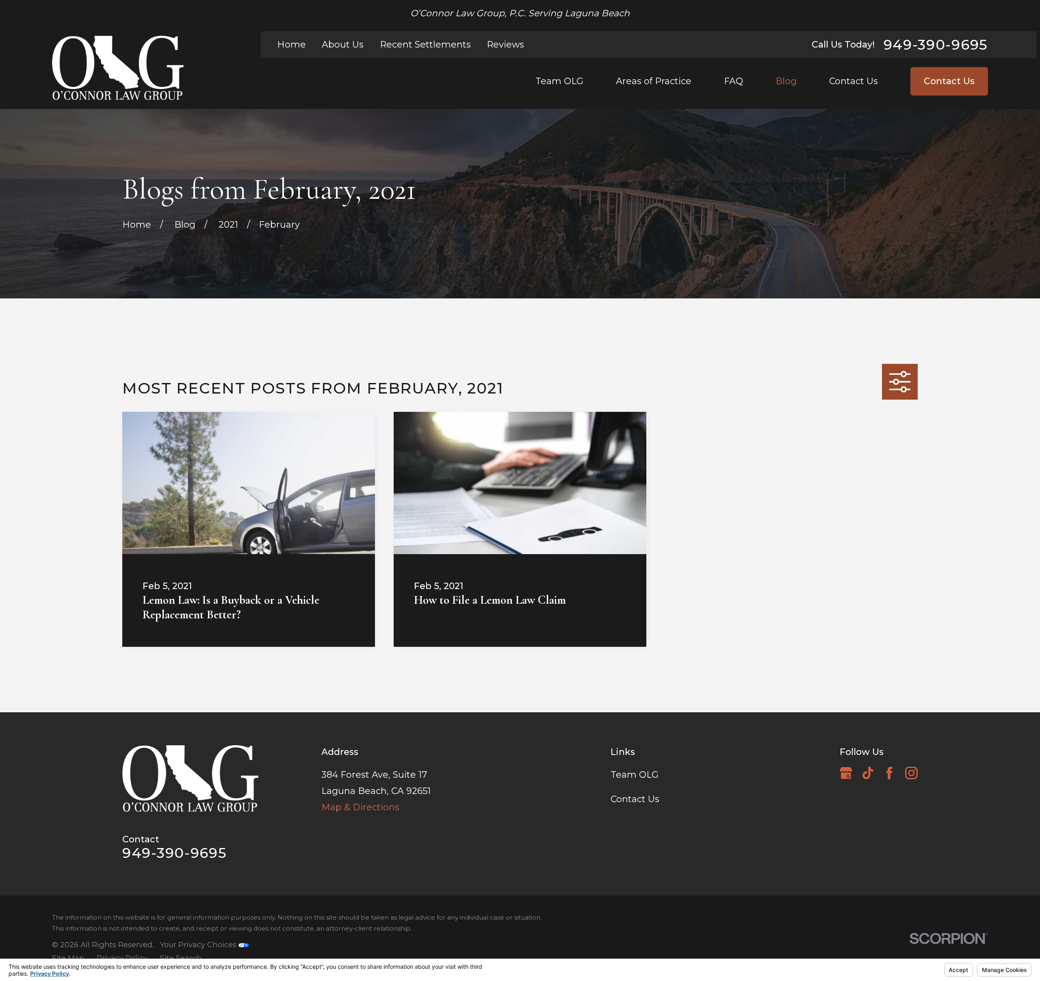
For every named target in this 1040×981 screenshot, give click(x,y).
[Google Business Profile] (846, 773)
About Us (343, 44)
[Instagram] (911, 773)
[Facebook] (889, 773)
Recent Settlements (425, 44)
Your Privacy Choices (199, 944)
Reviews (505, 44)
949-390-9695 (936, 45)
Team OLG (635, 774)
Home (291, 44)
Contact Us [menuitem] (853, 81)
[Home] (118, 68)
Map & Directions (360, 807)
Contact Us (949, 81)
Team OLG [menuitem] (559, 81)
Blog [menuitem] (786, 81)
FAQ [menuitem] (733, 81)
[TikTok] (868, 773)
